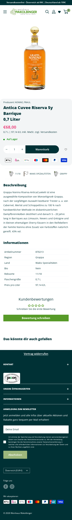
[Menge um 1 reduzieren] (6, 149)
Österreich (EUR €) (13, 470)
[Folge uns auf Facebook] (5, 486)
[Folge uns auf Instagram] (12, 486)
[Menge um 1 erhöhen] (22, 149)
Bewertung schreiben (36, 318)
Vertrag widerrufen (36, 354)
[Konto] (53, 12)
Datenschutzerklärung (52, 442)
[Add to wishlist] (66, 149)
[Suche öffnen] (47, 12)
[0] (66, 12)
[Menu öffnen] (5, 11)
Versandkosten (49, 132)
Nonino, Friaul (22, 102)
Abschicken (15, 454)
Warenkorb (42, 149)
